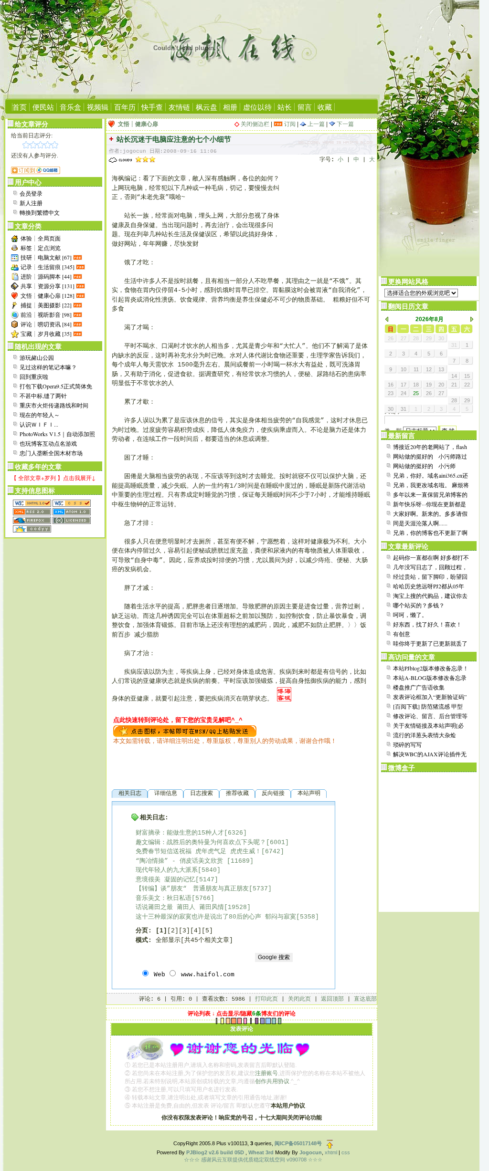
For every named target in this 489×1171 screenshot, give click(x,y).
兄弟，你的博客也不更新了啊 (430, 532)
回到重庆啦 (34, 376)
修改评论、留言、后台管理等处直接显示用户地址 (430, 716)
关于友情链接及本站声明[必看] (428, 725)
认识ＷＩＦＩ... (39, 424)
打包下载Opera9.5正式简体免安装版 (56, 386)
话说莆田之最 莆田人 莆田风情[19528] (193, 907)
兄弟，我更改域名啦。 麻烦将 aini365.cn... (431, 485)
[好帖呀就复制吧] (184, 730)
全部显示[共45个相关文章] (194, 940)
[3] (184, 930)
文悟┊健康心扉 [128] (47, 295)
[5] (207, 930)
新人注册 (31, 203)
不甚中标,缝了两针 (43, 395)
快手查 (152, 107)
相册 (230, 107)
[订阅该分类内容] (78, 257)
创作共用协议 (272, 1081)
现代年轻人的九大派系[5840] (178, 870)
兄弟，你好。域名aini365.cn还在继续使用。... (430, 475)
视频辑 (97, 107)
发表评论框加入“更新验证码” (430, 697)
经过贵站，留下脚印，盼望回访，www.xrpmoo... (430, 577)
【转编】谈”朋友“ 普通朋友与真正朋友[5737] (204, 888)
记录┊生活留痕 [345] (47, 267)
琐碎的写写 (407, 744)
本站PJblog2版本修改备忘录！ (430, 668)
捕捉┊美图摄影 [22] (46, 305)
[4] (196, 930)
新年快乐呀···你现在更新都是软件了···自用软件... (429, 504)
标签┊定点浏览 (41, 247)
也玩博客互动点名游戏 (48, 443)
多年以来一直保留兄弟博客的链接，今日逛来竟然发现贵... (430, 495)
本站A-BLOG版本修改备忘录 (430, 677)
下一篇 (344, 124)
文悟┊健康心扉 (138, 124)
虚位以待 (257, 107)
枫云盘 (206, 107)
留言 (305, 107)
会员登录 (31, 193)
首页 (19, 107)
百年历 (125, 107)
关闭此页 (299, 999)
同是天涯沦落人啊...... (420, 523)
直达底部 (365, 999)
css (345, 1152)
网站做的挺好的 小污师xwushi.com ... (424, 466)
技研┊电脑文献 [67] (46, 257)
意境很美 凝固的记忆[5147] (177, 879)
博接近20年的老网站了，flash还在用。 (430, 447)
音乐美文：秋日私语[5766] (175, 898)
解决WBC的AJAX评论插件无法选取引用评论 (430, 754)
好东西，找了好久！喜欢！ (427, 624)
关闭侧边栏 (255, 124)
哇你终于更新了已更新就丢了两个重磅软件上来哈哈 (430, 643)
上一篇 (315, 124)
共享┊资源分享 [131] (47, 286)
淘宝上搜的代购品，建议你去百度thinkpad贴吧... (430, 596)
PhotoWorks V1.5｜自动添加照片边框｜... (57, 434)
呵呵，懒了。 (410, 614)
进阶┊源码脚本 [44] (46, 276)
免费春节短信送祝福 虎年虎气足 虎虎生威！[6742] (210, 851)
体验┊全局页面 (41, 238)
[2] (173, 930)
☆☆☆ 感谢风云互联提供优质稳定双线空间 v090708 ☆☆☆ (253, 1159)
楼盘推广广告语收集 (419, 687)
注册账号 (266, 1073)
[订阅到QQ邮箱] (35, 172)
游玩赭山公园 (37, 357)
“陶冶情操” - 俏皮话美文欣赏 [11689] (195, 861)
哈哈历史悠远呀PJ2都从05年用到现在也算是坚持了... (428, 586)
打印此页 (266, 999)
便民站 (43, 107)
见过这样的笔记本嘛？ (48, 367)
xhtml (331, 1152)
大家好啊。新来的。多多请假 (430, 513)
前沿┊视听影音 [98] (46, 314)
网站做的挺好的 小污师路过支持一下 (430, 456)
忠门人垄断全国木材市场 (51, 453)
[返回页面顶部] (329, 1143)
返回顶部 (332, 999)
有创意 (401, 634)
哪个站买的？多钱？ (419, 605)
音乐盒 (70, 107)
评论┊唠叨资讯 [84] (46, 324)
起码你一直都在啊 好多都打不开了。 (431, 558)
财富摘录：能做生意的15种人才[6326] (191, 832)
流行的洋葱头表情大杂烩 (424, 735)
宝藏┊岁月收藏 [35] (46, 333)
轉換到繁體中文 (40, 212)
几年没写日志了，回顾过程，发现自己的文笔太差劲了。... (430, 567)
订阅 (289, 124)
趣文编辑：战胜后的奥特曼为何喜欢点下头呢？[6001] (212, 842)
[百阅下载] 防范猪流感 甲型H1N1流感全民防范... (428, 706)
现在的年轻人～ (40, 414)
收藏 (325, 107)
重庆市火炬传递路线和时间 (54, 405)
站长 (284, 107)
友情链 (179, 107)
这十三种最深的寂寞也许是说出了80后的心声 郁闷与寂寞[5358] (227, 916)
